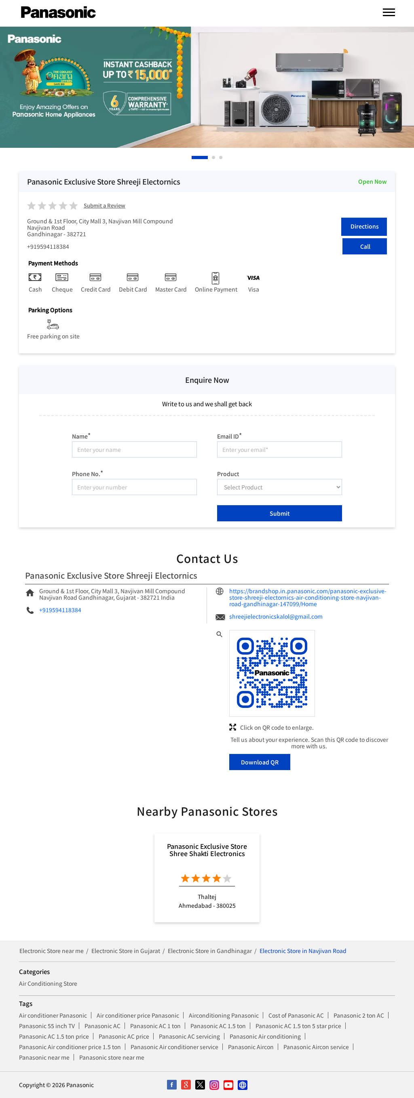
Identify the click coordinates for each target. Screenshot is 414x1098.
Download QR (260, 762)
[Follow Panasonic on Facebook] (172, 1085)
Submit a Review (104, 206)
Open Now (372, 181)
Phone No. (87, 472)
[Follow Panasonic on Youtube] (228, 1085)
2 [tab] (214, 157)
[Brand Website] (242, 1085)
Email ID (229, 435)
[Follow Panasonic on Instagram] (214, 1085)
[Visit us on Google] (186, 1085)
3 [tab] (221, 157)
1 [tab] (194, 157)
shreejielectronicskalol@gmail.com (276, 616)
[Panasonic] (58, 12)
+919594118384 (48, 246)
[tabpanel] (207, 87)
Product (228, 473)
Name (81, 435)
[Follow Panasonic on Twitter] (200, 1085)
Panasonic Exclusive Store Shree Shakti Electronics (207, 849)
